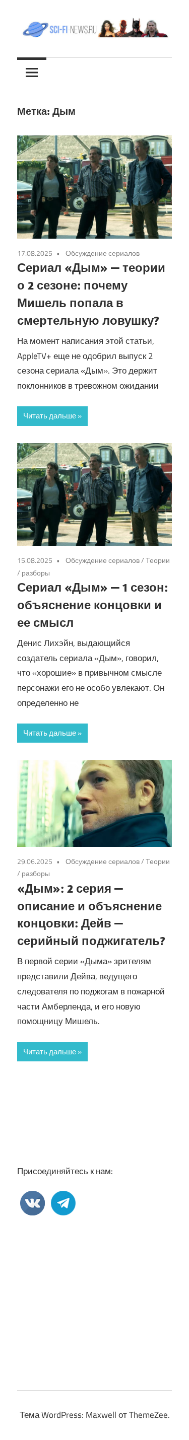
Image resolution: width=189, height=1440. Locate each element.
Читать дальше (49, 415)
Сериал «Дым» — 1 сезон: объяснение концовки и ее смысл (92, 605)
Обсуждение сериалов (103, 253)
